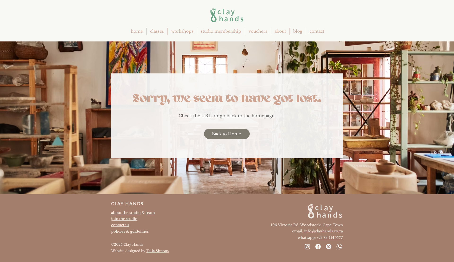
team (150, 212)
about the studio (126, 212)
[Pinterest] (328, 246)
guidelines (139, 231)
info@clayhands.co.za (323, 231)
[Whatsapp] (339, 246)
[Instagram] (307, 246)
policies (118, 231)
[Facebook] (318, 246)
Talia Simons (157, 251)
